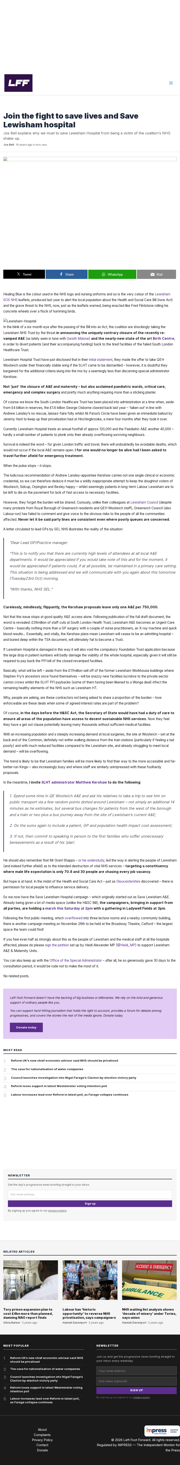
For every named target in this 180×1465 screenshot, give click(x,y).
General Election (75, 1304)
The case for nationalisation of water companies (47, 1069)
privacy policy (57, 1210)
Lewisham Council (144, 502)
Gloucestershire (128, 881)
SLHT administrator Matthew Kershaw (74, 782)
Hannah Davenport (75, 1322)
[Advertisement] (90, 35)
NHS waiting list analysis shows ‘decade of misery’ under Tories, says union (149, 1314)
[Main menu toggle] (171, 83)
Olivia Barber (11, 1322)
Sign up (90, 1203)
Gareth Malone (78, 338)
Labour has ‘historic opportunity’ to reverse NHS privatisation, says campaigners (89, 1314)
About (42, 1430)
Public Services (14, 108)
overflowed (74, 918)
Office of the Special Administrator (76, 960)
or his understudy (91, 860)
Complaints (42, 1435)
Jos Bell (8, 144)
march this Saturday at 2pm (69, 908)
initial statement (100, 360)
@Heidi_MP (126, 945)
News (7, 1304)
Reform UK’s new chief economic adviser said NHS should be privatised (64, 1060)
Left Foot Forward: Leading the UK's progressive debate (18, 83)
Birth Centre (163, 338)
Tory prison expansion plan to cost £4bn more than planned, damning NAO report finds (28, 1314)
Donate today (26, 1027)
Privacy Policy (42, 1440)
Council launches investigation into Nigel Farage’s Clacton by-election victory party (73, 1077)
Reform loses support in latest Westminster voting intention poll (59, 1086)
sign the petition (57, 945)
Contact (42, 1445)
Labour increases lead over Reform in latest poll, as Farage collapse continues (69, 1094)
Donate (42, 1450)
